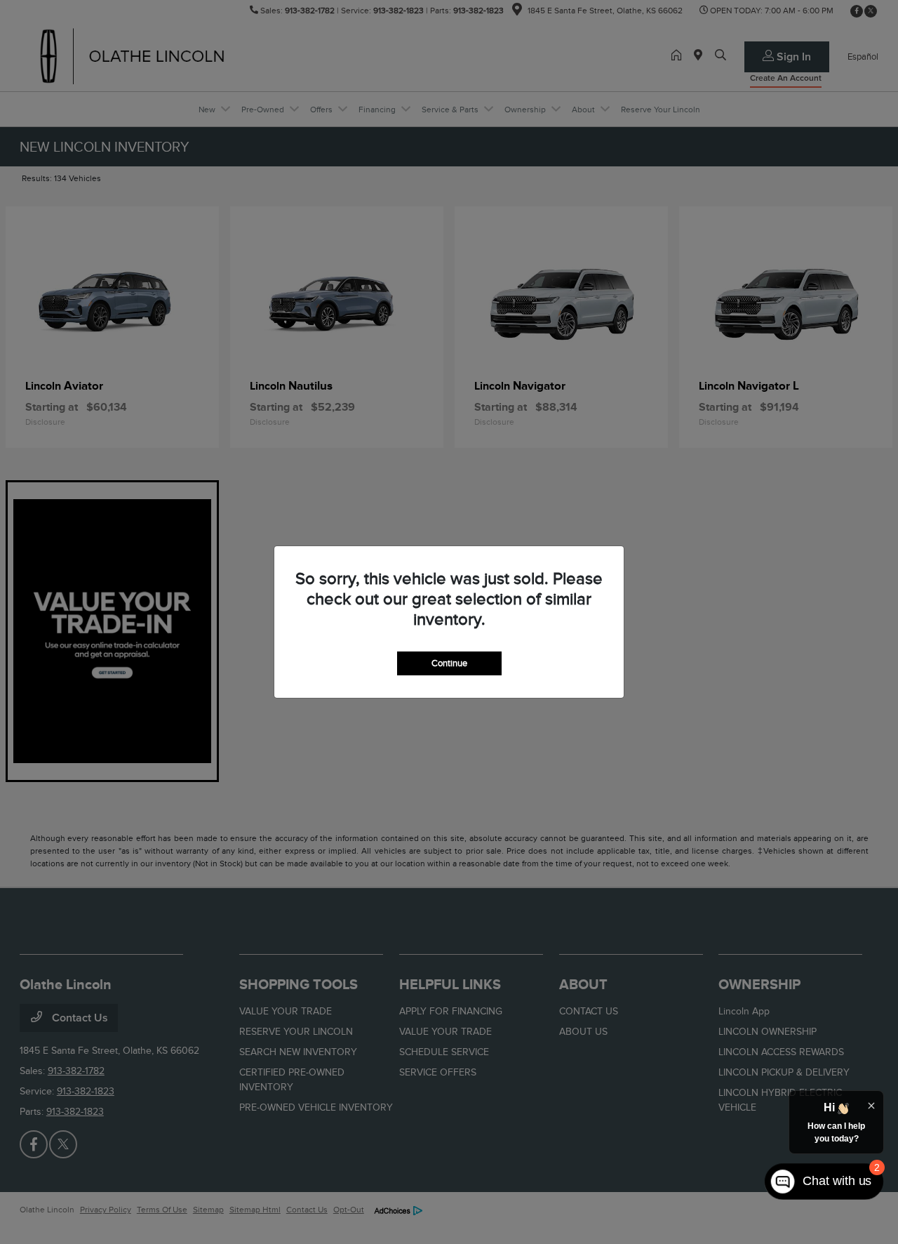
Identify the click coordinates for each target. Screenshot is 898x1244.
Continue (449, 663)
